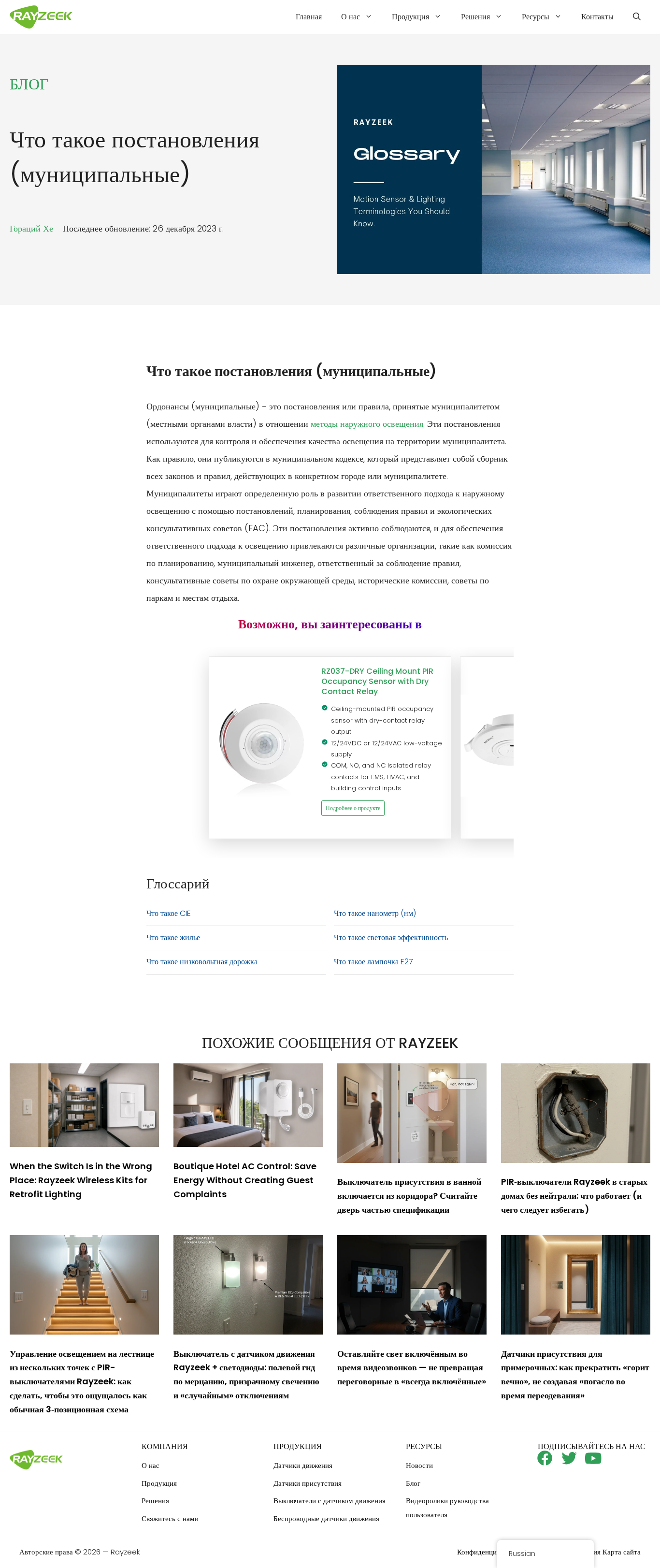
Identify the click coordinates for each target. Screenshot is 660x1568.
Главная (309, 16)
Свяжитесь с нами (170, 1518)
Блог (413, 1483)
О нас (350, 16)
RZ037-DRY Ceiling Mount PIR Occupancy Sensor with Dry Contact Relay (377, 681)
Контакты (597, 16)
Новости (419, 1465)
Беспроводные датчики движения (326, 1518)
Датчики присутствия (307, 1483)
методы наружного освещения (367, 424)
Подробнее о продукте (353, 808)
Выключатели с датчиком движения (329, 1500)
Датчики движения (302, 1465)
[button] (636, 17)
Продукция (410, 16)
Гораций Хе (31, 228)
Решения (475, 16)
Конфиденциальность (491, 1552)
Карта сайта (622, 1552)
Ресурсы (535, 16)
